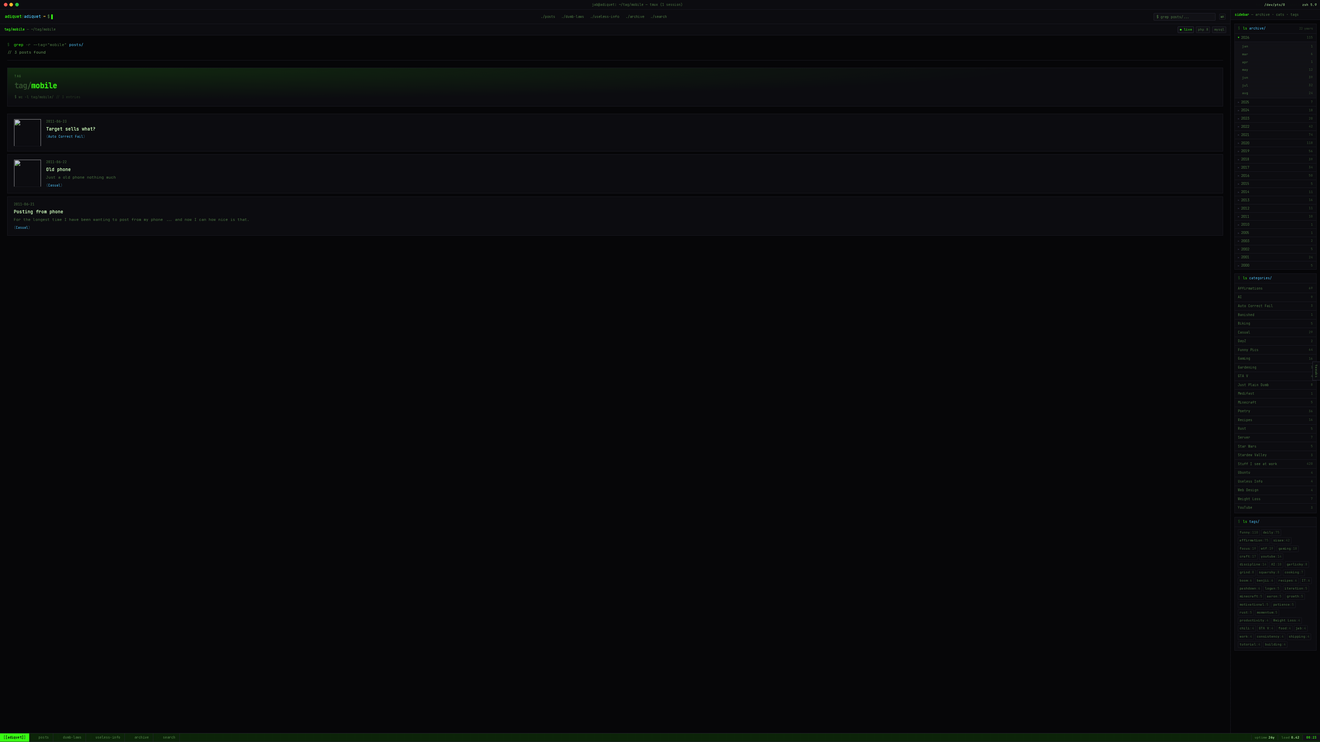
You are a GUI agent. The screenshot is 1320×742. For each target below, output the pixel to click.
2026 (1245, 37)
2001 (1245, 257)
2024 (1245, 110)
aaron (1274, 596)
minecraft (1251, 596)
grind (1247, 572)
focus (1248, 549)
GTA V (1266, 628)
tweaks (1316, 371)
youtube (1271, 556)
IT (1306, 580)
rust (1246, 612)
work (1246, 636)
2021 (1245, 135)
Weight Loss (1286, 620)
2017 (1245, 167)
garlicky (1297, 564)
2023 (1245, 118)
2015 (1245, 183)
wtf (1267, 549)
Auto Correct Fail (65, 136)
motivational (1254, 605)
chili (1247, 628)
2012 (1245, 208)
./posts (548, 16)
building (1275, 644)
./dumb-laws (572, 16)
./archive (635, 16)
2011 (1245, 216)
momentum (1267, 612)
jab (1301, 628)
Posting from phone (38, 212)
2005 (1245, 233)
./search (658, 16)
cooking (1294, 572)
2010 (1245, 224)
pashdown (1250, 588)
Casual (54, 185)
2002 (1245, 249)
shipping (1299, 636)
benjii (1265, 580)
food (1284, 628)
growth (1295, 596)
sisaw (1281, 540)
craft (1248, 556)
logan (1272, 588)
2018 (1245, 159)
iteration (1296, 588)
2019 (1245, 151)
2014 (1245, 192)
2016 (1245, 175)
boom (1246, 580)
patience (1283, 605)
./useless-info (604, 16)
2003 (1245, 241)
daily (1271, 532)
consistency (1270, 636)
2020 (1245, 143)
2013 (1245, 200)
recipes (1287, 580)
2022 (1245, 126)
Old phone (58, 169)
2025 (1245, 102)
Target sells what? (71, 129)
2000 (1245, 265)
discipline (1253, 564)
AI (1276, 564)
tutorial (1250, 644)
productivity (1254, 620)
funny (1249, 532)
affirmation (1254, 540)
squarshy (1269, 572)
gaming (1287, 549)
